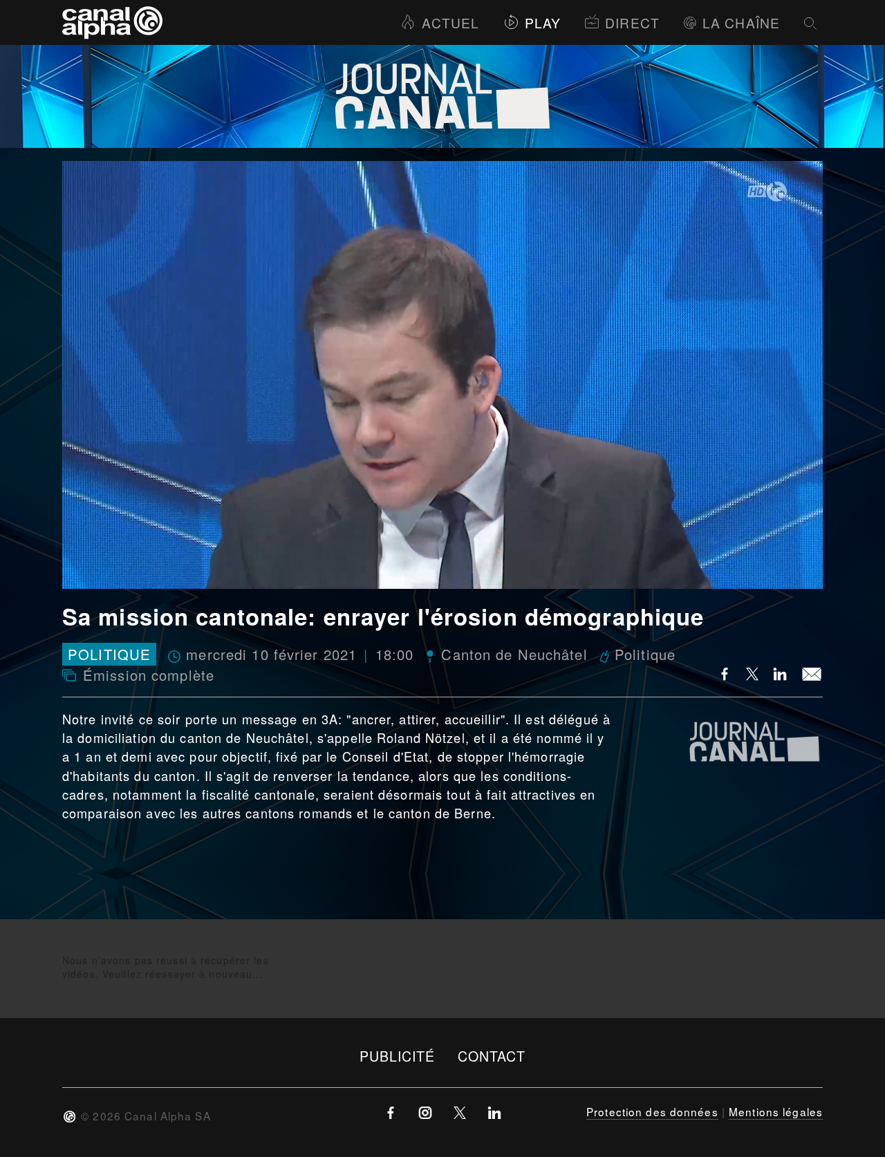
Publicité (398, 1056)
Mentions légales (776, 1111)
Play (543, 22)
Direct (632, 22)
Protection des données (652, 1111)
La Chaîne (741, 22)
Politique (109, 654)
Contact (492, 1056)
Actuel (450, 22)
